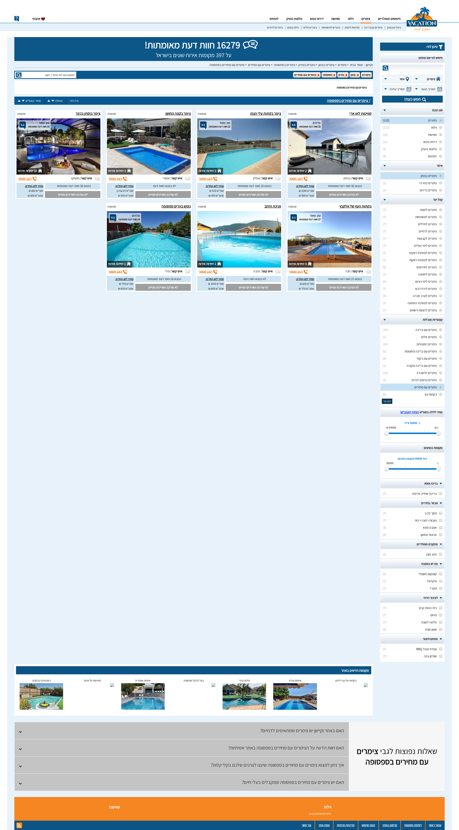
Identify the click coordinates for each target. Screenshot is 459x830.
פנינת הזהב (272, 206)
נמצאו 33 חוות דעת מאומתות (74, 186)
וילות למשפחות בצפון (320, 813)
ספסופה (292, 113)
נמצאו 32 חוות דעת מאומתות (345, 186)
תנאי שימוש (368, 825)
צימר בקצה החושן (178, 113)
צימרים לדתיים (275, 27)
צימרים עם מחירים (259, 65)
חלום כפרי (244, 680)
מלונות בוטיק (294, 18)
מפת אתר (324, 825)
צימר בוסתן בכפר (88, 113)
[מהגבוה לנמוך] (52, 101)
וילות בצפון (293, 27)
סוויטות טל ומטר (92, 680)
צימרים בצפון (394, 27)
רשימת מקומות (413, 825)
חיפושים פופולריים (389, 18)
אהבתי (36, 18)
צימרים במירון (306, 65)
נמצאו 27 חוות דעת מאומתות (345, 279)
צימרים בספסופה (284, 65)
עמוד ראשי (435, 825)
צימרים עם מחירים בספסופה (227, 65)
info (16, 19)
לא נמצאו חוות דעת (164, 186)
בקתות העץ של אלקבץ (355, 206)
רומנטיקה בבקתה (41, 680)
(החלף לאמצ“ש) (409, 412)
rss (19, 826)
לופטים (274, 18)
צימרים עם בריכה (373, 27)
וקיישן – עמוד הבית (361, 65)
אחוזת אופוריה (143, 680)
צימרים (365, 18)
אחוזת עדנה (295, 680)
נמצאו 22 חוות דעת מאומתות (255, 186)
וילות (351, 18)
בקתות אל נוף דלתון (345, 680)
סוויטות (335, 18)
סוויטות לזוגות (352, 27)
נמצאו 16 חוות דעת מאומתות (164, 279)
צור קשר (306, 825)
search (385, 68)
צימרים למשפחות (331, 27)
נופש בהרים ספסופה (176, 206)
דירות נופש (316, 18)
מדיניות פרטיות (346, 825)
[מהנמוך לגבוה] (48, 101)
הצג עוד (387, 401)
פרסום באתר (389, 825)
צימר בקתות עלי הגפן (265, 113)
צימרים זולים (310, 27)
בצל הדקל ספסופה (194, 680)
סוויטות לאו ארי (361, 113)
